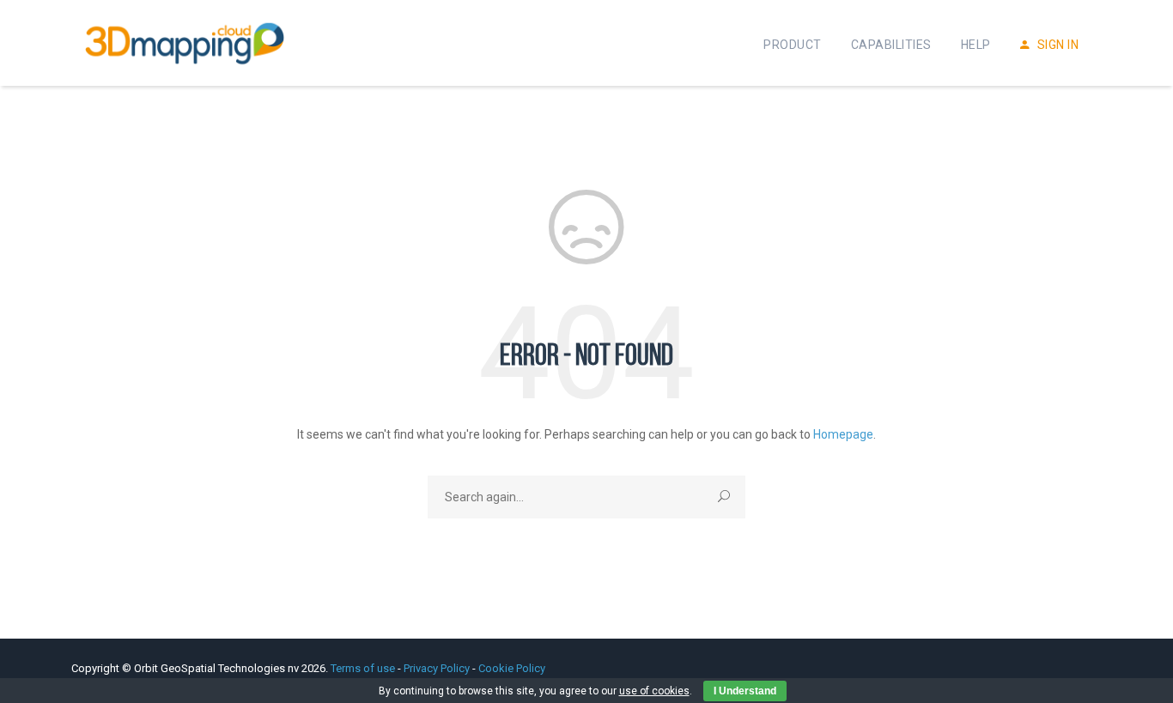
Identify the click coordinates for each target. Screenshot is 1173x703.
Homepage (843, 434)
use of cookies (654, 691)
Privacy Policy (437, 668)
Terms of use (364, 668)
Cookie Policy (511, 668)
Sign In (1056, 45)
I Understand (745, 691)
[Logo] (185, 43)
